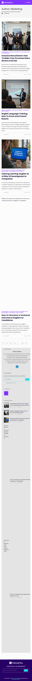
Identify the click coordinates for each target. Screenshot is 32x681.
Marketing (6, 13)
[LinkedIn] (17, 366)
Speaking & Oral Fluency (17, 171)
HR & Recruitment (17, 110)
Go (27, 379)
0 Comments (6, 74)
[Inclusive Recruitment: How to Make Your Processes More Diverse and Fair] (6, 405)
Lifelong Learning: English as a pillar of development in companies (15, 176)
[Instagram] (6, 393)
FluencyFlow (16, 679)
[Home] (2, 13)
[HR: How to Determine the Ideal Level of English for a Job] (6, 596)
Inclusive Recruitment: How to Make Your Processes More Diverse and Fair (16, 58)
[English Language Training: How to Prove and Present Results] (6, 412)
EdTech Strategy (6, 170)
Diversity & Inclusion (21, 52)
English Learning (6, 110)
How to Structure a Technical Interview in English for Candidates (16, 317)
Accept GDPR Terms (10, 383)
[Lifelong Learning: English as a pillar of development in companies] (6, 420)
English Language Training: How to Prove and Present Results (15, 116)
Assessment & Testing (8, 52)
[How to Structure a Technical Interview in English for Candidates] (6, 481)
